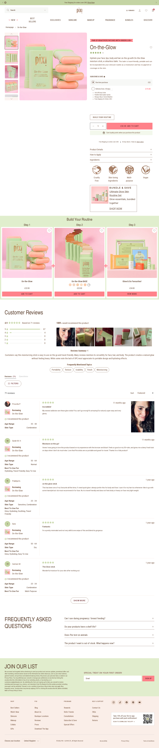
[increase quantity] (103, 126)
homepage (10, 27)
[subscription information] (104, 77)
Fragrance (110, 20)
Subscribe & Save (70, 720)
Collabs (13, 724)
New (13, 20)
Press (37, 724)
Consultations (69, 716)
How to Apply (95, 154)
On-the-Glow (21, 27)
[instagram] (113, 702)
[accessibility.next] (156, 2)
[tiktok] (120, 702)
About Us (38, 712)
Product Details (96, 149)
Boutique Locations (42, 716)
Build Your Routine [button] (102, 117)
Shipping (95, 716)
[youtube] (139, 702)
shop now (115, 208)
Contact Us (96, 708)
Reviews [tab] (10, 377)
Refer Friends (69, 712)
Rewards (131, 10)
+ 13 (89, 284)
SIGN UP (148, 678)
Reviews (38, 720)
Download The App (41, 729)
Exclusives (55, 20)
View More (132, 294)
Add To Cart (27, 294)
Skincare (72, 20)
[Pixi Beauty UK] (79, 10)
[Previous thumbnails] (11, 34)
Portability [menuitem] (56, 370)
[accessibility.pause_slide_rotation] (5, 2)
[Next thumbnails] (11, 98)
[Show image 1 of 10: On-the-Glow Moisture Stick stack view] (11, 43)
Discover (148, 20)
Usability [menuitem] (79, 370)
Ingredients (95, 160)
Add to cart (129, 126)
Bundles (129, 20)
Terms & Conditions (148, 741)
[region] (104, 337)
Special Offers (69, 724)
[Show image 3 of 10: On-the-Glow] (11, 72)
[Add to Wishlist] (151, 47)
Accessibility (103, 741)
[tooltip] (87, 351)
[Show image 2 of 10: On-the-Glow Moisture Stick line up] (11, 57)
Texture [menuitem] (68, 370)
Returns (95, 720)
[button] (25, 329)
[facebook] (126, 702)
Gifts (12, 729)
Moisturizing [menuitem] (102, 370)
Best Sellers (32, 20)
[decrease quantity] (93, 126)
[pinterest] (133, 702)
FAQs (94, 712)
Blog (36, 708)
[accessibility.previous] (2, 2)
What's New (14, 712)
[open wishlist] (146, 10)
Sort (132, 393)
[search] (8, 10)
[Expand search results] (45, 10)
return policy (140, 142)
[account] (139, 10)
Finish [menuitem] (89, 370)
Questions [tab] (23, 377)
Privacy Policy (125, 741)
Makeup (90, 20)
